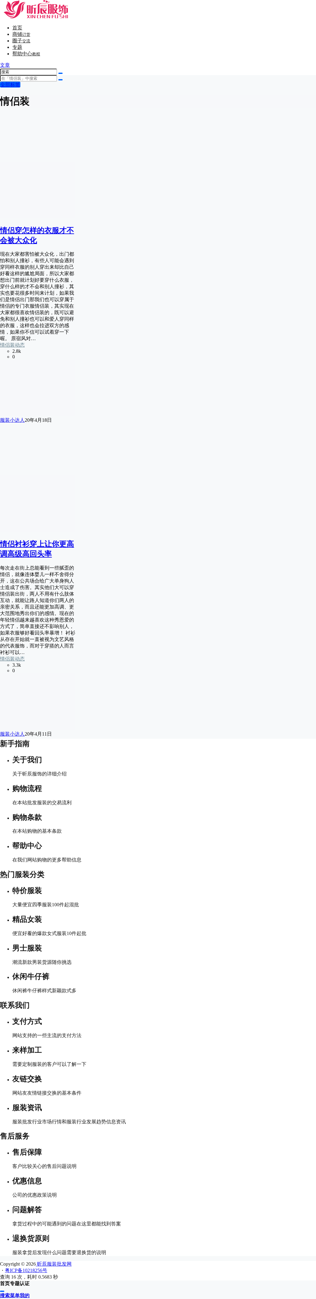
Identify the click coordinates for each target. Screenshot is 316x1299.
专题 (17, 47)
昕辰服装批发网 (54, 1264)
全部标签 (10, 84)
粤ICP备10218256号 (26, 1270)
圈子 (21, 40)
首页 (17, 27)
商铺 (21, 34)
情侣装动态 (12, 345)
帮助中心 (26, 53)
